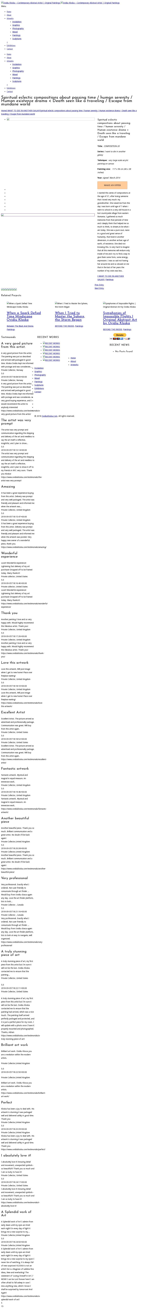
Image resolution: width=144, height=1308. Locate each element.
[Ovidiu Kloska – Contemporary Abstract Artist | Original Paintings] (60, 3)
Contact (10, 49)
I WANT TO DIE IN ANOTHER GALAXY (23, 110)
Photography (18, 28)
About (9, 15)
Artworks (10, 18)
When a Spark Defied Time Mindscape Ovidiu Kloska (24, 316)
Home (9, 11)
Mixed (15, 32)
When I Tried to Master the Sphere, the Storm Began (70, 316)
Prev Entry (99, 285)
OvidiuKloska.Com (49, 416)
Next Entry (99, 288)
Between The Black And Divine (20, 326)
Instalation (17, 22)
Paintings (16, 35)
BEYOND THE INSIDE (64, 326)
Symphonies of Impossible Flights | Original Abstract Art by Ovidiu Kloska (120, 318)
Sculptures (16, 39)
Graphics (16, 25)
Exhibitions (11, 45)
